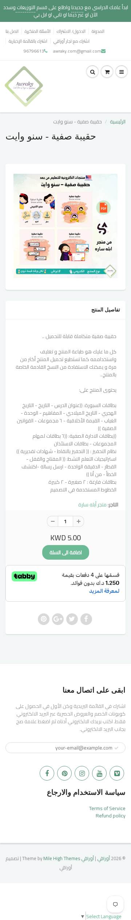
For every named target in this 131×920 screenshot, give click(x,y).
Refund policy (111, 815)
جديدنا (77, 7)
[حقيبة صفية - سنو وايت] (65, 226)
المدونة (98, 31)
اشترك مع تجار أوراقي (71, 41)
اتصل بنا (12, 31)
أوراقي (103, 858)
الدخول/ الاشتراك (71, 31)
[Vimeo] (117, 773)
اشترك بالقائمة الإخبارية (28, 41)
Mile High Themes (61, 858)
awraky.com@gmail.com (77, 51)
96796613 (34, 51)
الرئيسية (118, 121)
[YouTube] (99, 773)
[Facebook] (47, 773)
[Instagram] (82, 773)
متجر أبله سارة (92, 504)
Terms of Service (107, 808)
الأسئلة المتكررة (38, 31)
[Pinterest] (64, 773)
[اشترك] (116, 748)
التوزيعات (25, 7)
